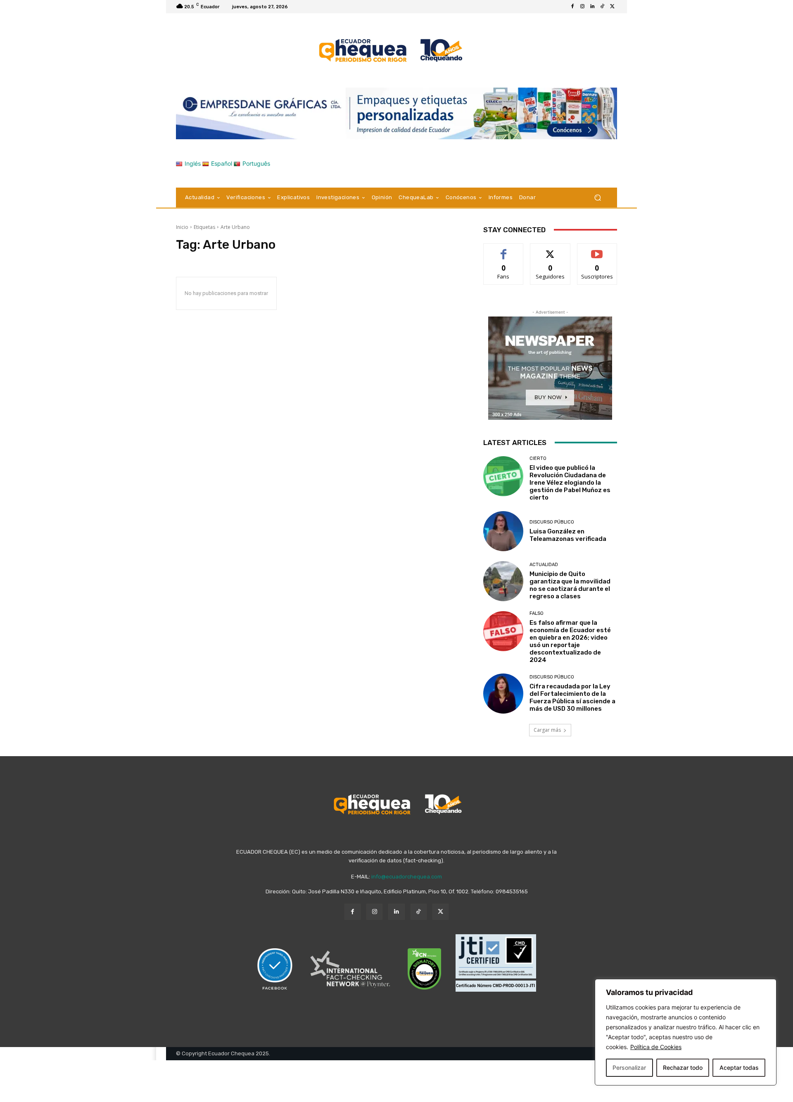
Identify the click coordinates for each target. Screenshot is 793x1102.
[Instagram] (582, 7)
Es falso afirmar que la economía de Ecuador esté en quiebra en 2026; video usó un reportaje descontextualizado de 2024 (570, 641)
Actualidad (543, 564)
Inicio (182, 227)
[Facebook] (572, 7)
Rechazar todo (683, 1067)
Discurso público (551, 522)
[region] (685, 1032)
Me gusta (503, 250)
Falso (536, 613)
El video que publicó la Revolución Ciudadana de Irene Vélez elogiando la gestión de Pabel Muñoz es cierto (569, 482)
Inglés (193, 163)
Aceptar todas (739, 1067)
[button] (597, 197)
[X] (612, 7)
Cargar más (547, 729)
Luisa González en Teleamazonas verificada (567, 535)
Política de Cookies (655, 1046)
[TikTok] (602, 7)
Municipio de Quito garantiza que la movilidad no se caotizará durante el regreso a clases (569, 585)
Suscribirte (597, 250)
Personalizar (629, 1067)
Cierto (537, 458)
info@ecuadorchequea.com (406, 877)
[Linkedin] (592, 7)
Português (256, 163)
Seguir (550, 250)
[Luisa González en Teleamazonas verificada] (503, 531)
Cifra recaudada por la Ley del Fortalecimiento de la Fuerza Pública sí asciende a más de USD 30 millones (572, 697)
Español (221, 163)
